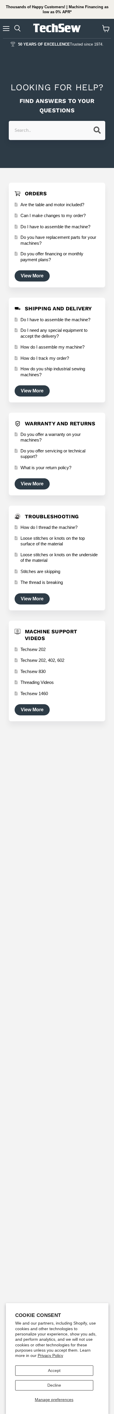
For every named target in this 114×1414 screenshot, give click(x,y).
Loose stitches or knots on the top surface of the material (52, 541)
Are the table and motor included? (52, 204)
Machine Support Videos (51, 634)
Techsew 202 (33, 649)
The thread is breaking (41, 582)
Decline (54, 1385)
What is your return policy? (45, 467)
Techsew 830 (33, 671)
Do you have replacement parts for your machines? (58, 240)
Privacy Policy (50, 1355)
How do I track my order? (44, 358)
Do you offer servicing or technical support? (52, 453)
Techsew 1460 (34, 693)
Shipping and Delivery (58, 308)
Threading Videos (37, 682)
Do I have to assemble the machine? (55, 226)
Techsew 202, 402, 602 (42, 660)
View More (32, 275)
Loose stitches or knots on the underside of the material (59, 557)
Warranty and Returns (60, 423)
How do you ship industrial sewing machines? (52, 371)
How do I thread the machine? (48, 527)
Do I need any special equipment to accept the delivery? (53, 333)
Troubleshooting (52, 516)
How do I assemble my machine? (52, 346)
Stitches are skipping (40, 571)
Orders (36, 193)
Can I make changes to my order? (53, 215)
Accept (54, 1370)
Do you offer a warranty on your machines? (50, 437)
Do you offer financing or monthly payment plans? (51, 256)
